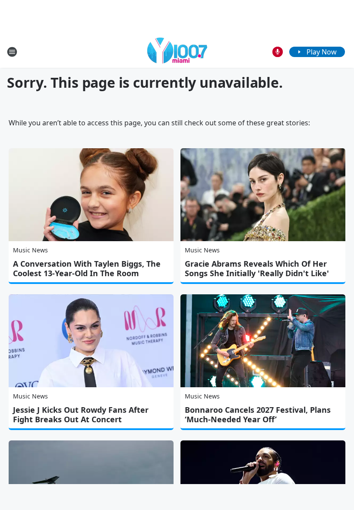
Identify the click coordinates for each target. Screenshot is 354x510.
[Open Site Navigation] (12, 52)
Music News (30, 250)
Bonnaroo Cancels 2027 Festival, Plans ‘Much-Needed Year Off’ (258, 414)
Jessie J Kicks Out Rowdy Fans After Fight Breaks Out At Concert (81, 414)
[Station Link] (177, 52)
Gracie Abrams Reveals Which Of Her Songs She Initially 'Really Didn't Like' (257, 268)
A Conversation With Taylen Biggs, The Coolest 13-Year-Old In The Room (87, 268)
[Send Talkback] (277, 52)
